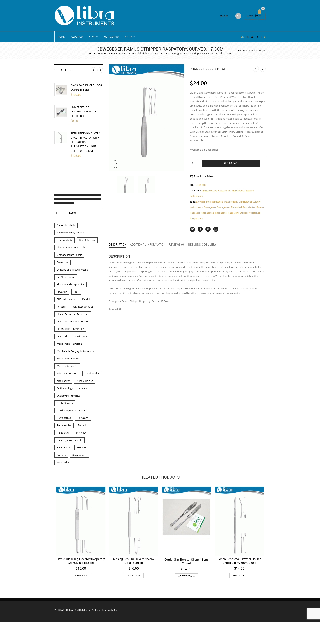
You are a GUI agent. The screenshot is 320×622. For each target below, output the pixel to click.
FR (247, 36)
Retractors (83, 425)
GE (251, 36)
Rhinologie (63, 432)
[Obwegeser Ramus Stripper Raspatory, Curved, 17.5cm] (125, 184)
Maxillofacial (230, 201)
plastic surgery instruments (72, 410)
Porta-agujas (64, 417)
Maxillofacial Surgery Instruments (150, 53)
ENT (76, 291)
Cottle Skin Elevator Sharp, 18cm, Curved (186, 561)
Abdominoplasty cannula (70, 232)
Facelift (86, 299)
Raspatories (207, 212)
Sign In (224, 15)
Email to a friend (204, 176)
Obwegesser (223, 207)
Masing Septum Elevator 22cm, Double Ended (133, 561)
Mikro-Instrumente (67, 373)
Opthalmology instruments (72, 388)
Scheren (81, 447)
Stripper (244, 212)
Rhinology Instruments (69, 440)
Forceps (61, 306)
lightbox (115, 164)
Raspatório (221, 212)
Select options (186, 576)
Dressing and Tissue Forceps (72, 269)
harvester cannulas (82, 306)
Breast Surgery (87, 240)
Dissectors (62, 262)
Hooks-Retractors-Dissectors (72, 314)
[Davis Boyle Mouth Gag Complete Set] (61, 89)
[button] (57, 195)
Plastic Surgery (65, 403)
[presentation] (111, 117)
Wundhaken (63, 462)
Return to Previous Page (251, 50)
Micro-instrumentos (68, 358)
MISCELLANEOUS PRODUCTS (114, 53)
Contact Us (111, 36)
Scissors (61, 455)
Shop (92, 36)
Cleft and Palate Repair (69, 254)
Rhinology (80, 432)
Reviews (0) (177, 244)
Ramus (260, 207)
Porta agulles (64, 425)
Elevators (62, 291)
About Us (77, 36)
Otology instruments (68, 395)
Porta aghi (83, 417)
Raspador (195, 212)
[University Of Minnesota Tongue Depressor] (61, 111)
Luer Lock (62, 336)
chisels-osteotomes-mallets (72, 247)
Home (61, 36)
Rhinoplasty (63, 447)
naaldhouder (92, 373)
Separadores (79, 455)
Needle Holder (85, 380)
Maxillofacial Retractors (69, 343)
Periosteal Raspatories (243, 207)
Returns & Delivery (202, 244)
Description (117, 244)
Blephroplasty (64, 240)
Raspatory (233, 212)
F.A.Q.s (128, 36)
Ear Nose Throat (66, 277)
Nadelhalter (63, 380)
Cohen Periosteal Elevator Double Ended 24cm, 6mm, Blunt (239, 561)
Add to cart (231, 163)
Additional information (147, 244)
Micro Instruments (67, 366)
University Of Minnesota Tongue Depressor (83, 111)
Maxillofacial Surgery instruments (75, 351)
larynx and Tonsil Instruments (73, 321)
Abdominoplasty (66, 225)
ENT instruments (66, 299)
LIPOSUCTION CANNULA (70, 329)
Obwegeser (210, 207)
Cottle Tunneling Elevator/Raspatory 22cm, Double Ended (81, 561)
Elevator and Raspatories (209, 201)
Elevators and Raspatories (216, 190)
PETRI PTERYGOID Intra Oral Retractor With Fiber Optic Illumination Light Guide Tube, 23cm (85, 142)
